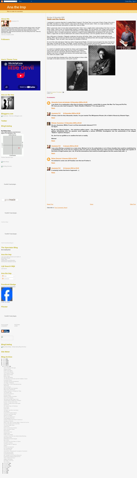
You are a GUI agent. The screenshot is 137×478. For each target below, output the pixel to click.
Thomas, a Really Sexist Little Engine (12, 403)
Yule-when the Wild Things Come (11, 399)
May (5, 471)
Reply (53, 108)
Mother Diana (7, 376)
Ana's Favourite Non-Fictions (10, 427)
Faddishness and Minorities (8, 260)
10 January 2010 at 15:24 (71, 168)
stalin (51, 93)
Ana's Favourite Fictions (9, 429)
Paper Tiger (4, 259)
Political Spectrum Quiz (7, 157)
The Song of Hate (8, 449)
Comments (6, 278)
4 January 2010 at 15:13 (70, 146)
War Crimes (6, 440)
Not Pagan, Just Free (8, 460)
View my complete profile (7, 34)
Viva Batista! (6, 411)
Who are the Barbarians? (9, 417)
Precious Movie (7, 395)
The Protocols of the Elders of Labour (12, 441)
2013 (4, 359)
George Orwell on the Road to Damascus (13, 419)
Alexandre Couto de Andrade (60, 102)
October (6, 464)
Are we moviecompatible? (4, 325)
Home (91, 204)
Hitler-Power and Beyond (9, 389)
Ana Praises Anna (8, 437)
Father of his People (8, 434)
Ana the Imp (16, 7)
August (5, 467)
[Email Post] (63, 92)
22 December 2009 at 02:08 (71, 113)
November (6, 463)
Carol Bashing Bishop (8, 453)
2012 (4, 360)
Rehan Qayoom (56, 158)
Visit (4, 222)
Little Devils (6, 385)
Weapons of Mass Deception (10, 396)
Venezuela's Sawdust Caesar (8, 261)
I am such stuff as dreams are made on (11, 256)
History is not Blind (8, 415)
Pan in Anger (6, 462)
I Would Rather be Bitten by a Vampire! (12, 400)
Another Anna (7, 433)
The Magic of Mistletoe (9, 382)
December (6, 366)
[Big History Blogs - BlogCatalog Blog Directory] (13, 347)
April (5, 473)
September (6, 466)
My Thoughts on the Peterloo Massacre (13, 455)
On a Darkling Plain (8, 448)
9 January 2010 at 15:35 (69, 158)
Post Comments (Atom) (61, 207)
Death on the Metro (8, 370)
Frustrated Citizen (8, 380)
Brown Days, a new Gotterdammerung (12, 384)
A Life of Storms (7, 386)
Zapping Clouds (7, 369)
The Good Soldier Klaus (9, 425)
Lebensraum (6, 426)
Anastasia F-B (55, 113)
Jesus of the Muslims (8, 397)
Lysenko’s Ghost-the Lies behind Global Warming (15, 436)
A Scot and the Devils (8, 452)
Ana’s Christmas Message (10, 367)
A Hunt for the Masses (9, 393)
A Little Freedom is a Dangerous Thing (12, 391)
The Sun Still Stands (8, 377)
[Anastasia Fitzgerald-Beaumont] (6, 300)
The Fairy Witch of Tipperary (10, 444)
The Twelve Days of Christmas (11, 406)
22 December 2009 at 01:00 (78, 102)
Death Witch (6, 408)
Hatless (5, 445)
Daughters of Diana (8, 442)
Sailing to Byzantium (8, 459)
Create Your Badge (5, 302)
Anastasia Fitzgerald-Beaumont (8, 286)
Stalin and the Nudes (8, 374)
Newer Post (50, 204)
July (5, 468)
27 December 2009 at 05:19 (72, 123)
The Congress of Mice (9, 373)
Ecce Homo (6, 407)
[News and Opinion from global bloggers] (7, 339)
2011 (4, 362)
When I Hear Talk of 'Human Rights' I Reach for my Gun (16, 422)
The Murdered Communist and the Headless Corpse (15, 378)
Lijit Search (4, 268)
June (5, 470)
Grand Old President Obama (10, 412)
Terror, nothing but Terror (9, 457)
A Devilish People (5, 258)
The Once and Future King (10, 414)
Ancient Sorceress (8, 432)
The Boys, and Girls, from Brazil (11, 410)
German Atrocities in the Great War (12, 423)
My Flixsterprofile (17, 325)
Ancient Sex (6, 404)
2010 (4, 363)
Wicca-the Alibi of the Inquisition (11, 388)
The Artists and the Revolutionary (11, 381)
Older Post (133, 204)
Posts (4, 276)
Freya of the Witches (8, 371)
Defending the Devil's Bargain (10, 438)
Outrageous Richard (8, 421)
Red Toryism (7, 430)
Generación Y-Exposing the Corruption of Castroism (15, 451)
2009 (4, 365)
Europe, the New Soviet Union (10, 401)
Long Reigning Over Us (9, 418)
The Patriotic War (8, 392)
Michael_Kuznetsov (57, 123)
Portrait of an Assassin (9, 447)
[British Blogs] (5, 161)
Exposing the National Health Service (12, 456)
